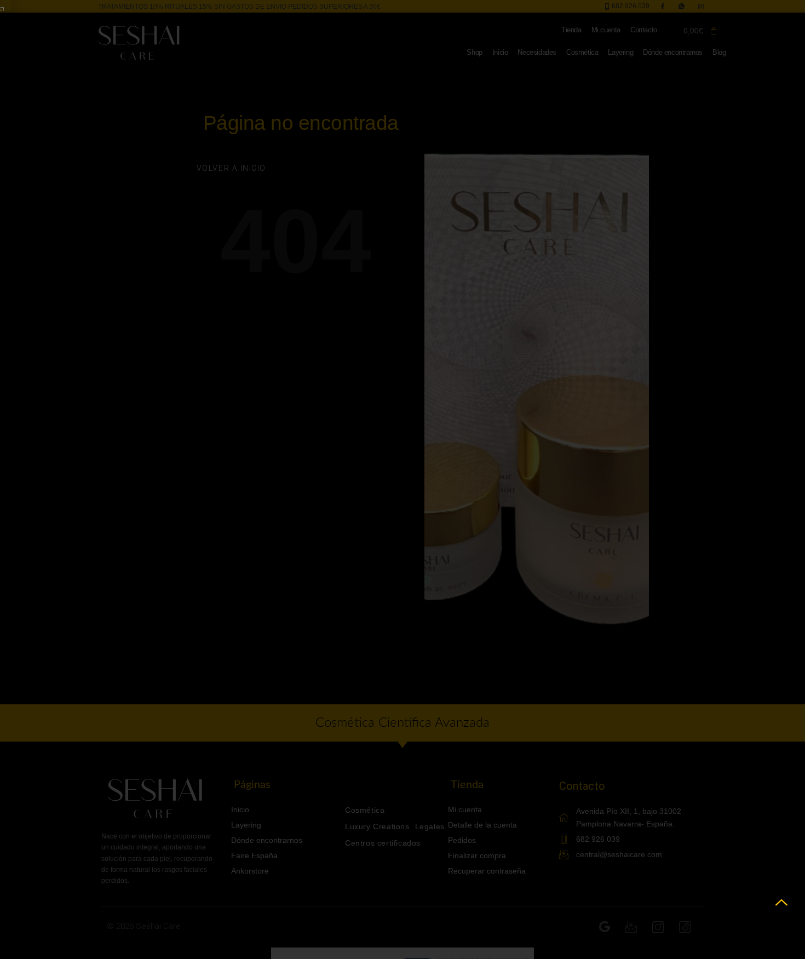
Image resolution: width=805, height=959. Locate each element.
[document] (402, 479)
